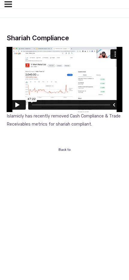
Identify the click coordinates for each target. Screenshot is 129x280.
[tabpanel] (64, 87)
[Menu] (8, 4)
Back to (64, 150)
